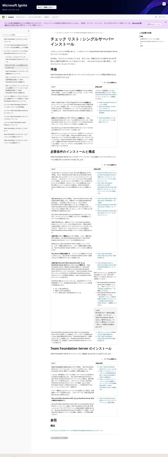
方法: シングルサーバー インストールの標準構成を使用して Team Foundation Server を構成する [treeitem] (16, 79)
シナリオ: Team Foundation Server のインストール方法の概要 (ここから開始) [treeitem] (16, 46)
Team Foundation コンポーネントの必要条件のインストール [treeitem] (16, 72)
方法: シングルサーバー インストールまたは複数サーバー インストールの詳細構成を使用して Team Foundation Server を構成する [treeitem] (16, 89)
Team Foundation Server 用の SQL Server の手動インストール (107, 207)
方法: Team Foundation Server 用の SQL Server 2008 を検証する (107, 256)
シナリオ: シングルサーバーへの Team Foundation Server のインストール (79, 33)
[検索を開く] (156, 17)
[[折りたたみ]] (28, 31)
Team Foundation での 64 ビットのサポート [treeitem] (15, 129)
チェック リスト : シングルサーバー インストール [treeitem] (16, 66)
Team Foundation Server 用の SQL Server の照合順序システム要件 (107, 201)
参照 (141, 46)
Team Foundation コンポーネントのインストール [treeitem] (16, 40)
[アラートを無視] (164, 3)
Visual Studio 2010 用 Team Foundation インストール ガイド (105, 95)
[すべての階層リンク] (52, 32)
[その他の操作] (115, 32)
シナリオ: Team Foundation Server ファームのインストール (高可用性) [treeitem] (16, 106)
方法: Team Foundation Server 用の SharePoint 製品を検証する (106, 338)
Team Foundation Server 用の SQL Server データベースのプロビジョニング (107, 213)
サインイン (162, 17)
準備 (141, 36)
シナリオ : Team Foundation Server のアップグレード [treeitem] (16, 112)
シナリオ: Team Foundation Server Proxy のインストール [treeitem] (15, 123)
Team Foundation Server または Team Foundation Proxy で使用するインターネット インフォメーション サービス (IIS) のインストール (107, 177)
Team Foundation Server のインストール (152, 42)
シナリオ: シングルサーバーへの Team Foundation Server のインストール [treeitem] (16, 59)
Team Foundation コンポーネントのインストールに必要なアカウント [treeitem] (16, 135)
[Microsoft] (3, 17)
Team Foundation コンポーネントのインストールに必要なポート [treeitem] (16, 141)
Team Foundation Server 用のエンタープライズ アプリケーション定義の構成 (107, 400)
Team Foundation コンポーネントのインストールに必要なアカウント (107, 120)
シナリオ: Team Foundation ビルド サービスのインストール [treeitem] (16, 118)
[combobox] (15, 34)
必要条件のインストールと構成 (149, 39)
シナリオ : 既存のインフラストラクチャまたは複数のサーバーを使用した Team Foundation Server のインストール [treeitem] (16, 98)
